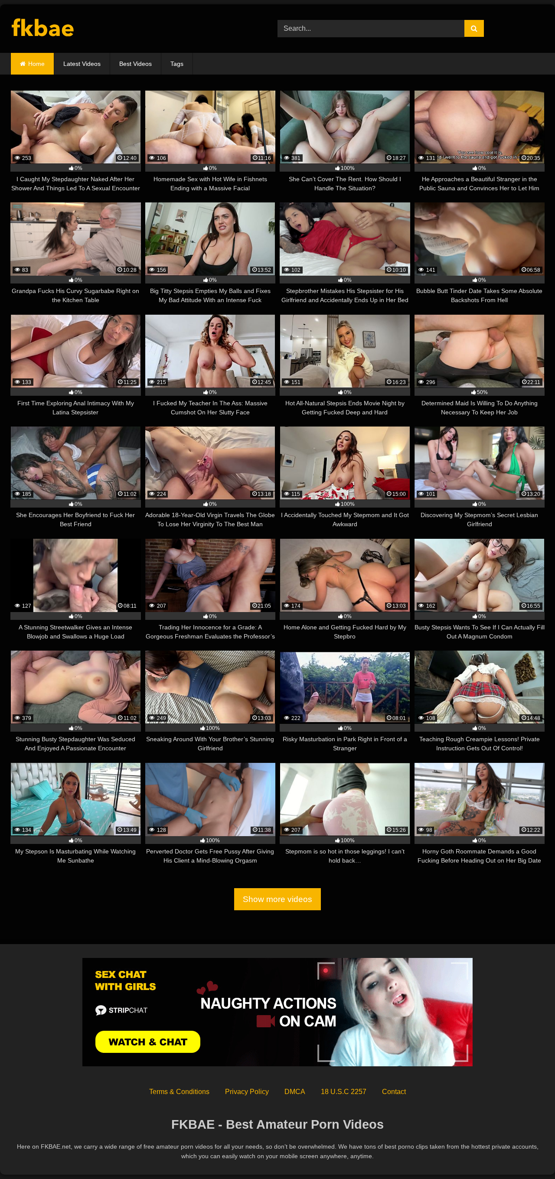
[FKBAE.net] (43, 28)
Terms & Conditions (179, 1091)
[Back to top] (528, 1153)
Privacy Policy (247, 1091)
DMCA (294, 1091)
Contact (394, 1091)
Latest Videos (82, 63)
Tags (176, 63)
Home (36, 63)
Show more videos (277, 899)
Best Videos (135, 63)
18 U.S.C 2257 (343, 1091)
